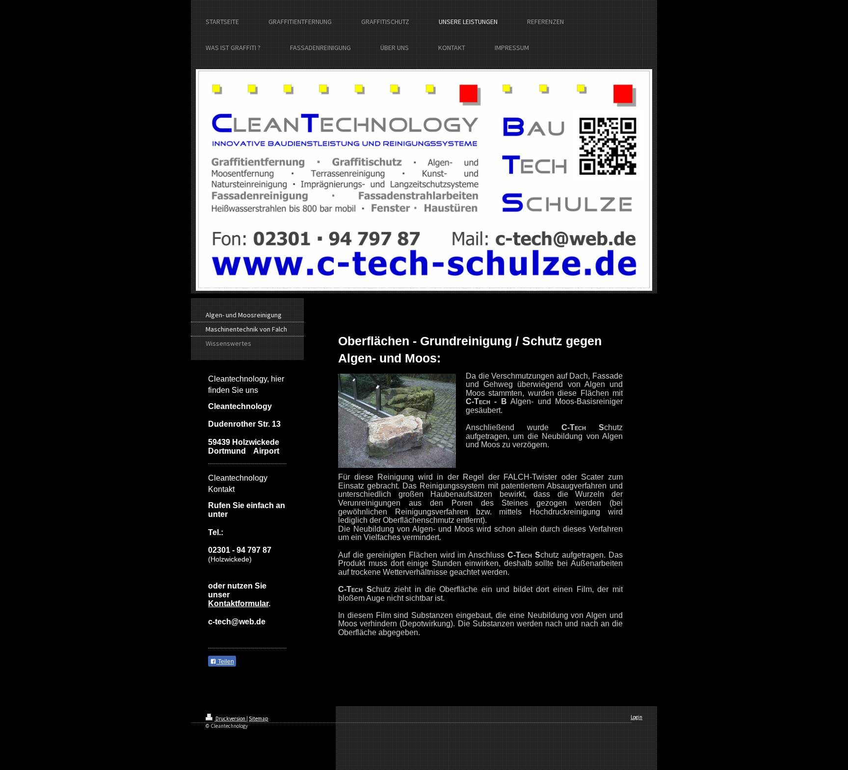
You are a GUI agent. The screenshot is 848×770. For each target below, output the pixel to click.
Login (636, 717)
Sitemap (258, 718)
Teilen (225, 661)
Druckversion (230, 718)
